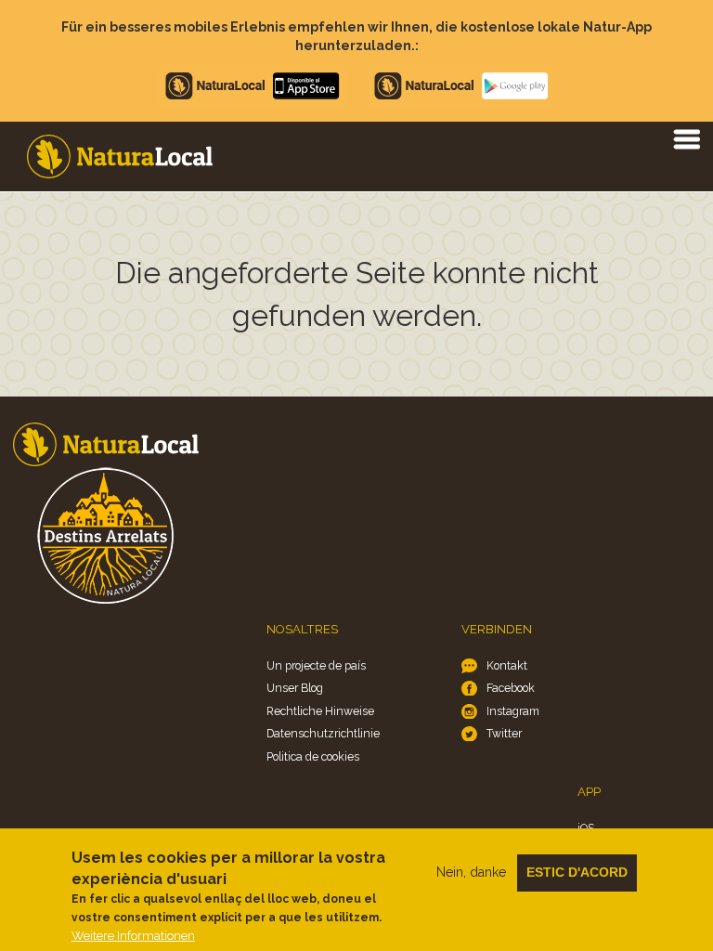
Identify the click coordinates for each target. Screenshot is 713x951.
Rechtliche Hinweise (320, 711)
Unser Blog (294, 688)
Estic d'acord (577, 872)
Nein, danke (471, 872)
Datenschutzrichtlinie (323, 733)
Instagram (512, 711)
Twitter (504, 733)
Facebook (510, 688)
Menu (686, 138)
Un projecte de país (316, 665)
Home (120, 156)
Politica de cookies (312, 756)
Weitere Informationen (133, 936)
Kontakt (506, 665)
